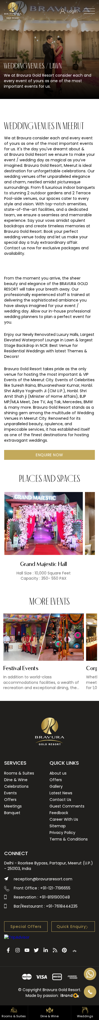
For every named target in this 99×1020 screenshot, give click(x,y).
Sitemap (58, 826)
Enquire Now (49, 455)
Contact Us (60, 799)
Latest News (61, 793)
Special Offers (26, 926)
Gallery (56, 786)
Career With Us (64, 819)
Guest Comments (67, 806)
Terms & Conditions (69, 839)
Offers (10, 799)
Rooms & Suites (19, 773)
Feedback (59, 813)
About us (58, 773)
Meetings (13, 806)
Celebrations (16, 786)
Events (10, 793)
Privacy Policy (62, 832)
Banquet (12, 813)
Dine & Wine (16, 780)
